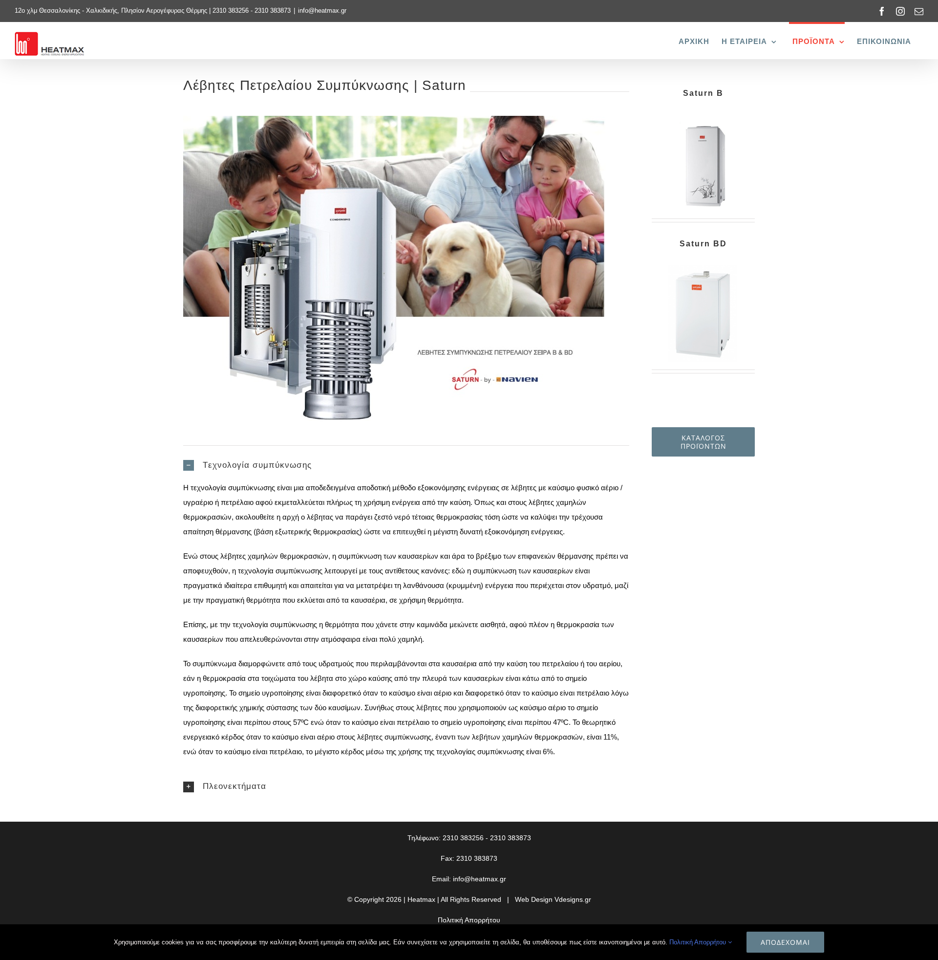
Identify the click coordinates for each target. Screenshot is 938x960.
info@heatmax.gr (322, 10)
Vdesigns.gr (572, 899)
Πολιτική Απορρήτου (469, 920)
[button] (406, 465)
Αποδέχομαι (785, 942)
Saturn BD (703, 244)
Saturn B (703, 93)
